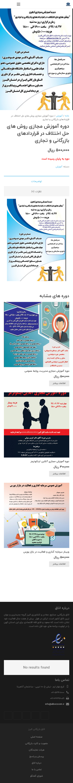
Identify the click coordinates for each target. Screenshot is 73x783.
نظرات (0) (36, 191)
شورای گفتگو (36, 776)
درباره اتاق (36, 763)
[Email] (45, 715)
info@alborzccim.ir (54, 704)
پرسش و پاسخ (36, 756)
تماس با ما (37, 769)
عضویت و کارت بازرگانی (36, 743)
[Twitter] (35, 715)
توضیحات (36, 181)
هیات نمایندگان (36, 750)
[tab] (36, 181)
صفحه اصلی (36, 737)
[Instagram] (26, 715)
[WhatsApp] (17, 715)
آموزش (59, 116)
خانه (67, 116)
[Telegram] (8, 715)
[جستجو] (11, 4)
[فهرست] (18, 4)
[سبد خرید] (4, 4)
